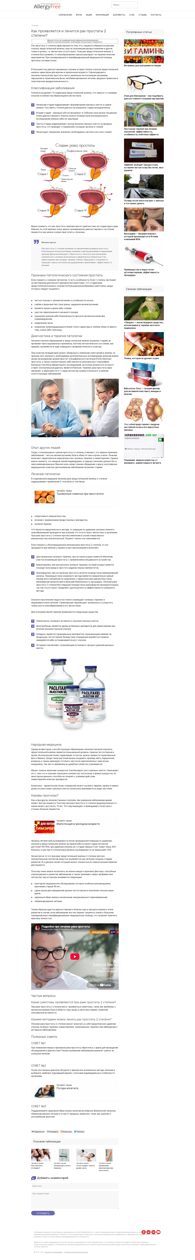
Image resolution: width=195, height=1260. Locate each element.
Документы (119, 15)
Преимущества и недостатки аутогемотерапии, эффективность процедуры (141, 272)
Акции (89, 15)
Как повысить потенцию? (37, 1167)
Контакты (156, 15)
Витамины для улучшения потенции (142, 65)
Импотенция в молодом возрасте (78, 823)
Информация (102, 15)
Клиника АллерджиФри (53, 1252)
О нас (132, 15)
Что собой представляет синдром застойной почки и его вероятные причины (141, 427)
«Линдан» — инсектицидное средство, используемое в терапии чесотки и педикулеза (143, 325)
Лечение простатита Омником (62, 1167)
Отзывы (143, 15)
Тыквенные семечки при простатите (80, 493)
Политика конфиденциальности (76, 1252)
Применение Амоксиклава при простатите (106, 1168)
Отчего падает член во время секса (85, 1167)
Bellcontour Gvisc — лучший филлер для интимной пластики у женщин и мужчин (142, 391)
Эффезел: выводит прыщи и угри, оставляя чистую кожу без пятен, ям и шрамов (143, 168)
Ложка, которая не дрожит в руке (141, 358)
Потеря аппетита (67, 1088)
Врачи (79, 15)
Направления (65, 15)
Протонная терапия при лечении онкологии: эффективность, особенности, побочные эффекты (141, 132)
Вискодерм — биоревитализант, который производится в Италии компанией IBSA (141, 236)
